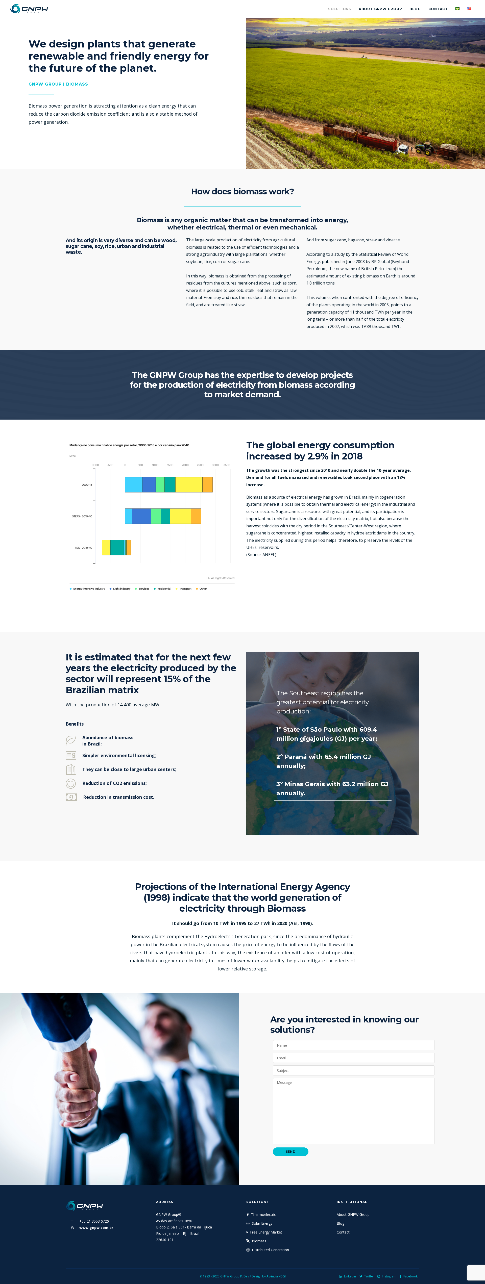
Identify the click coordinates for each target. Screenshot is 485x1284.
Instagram (389, 1276)
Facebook (410, 1276)
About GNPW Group (380, 9)
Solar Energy (262, 1223)
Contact (438, 9)
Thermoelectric (263, 1214)
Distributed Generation (270, 1249)
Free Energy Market (266, 1232)
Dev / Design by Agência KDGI (265, 1276)
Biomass (259, 1241)
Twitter (369, 1276)
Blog (415, 9)
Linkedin (350, 1276)
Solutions (339, 9)
